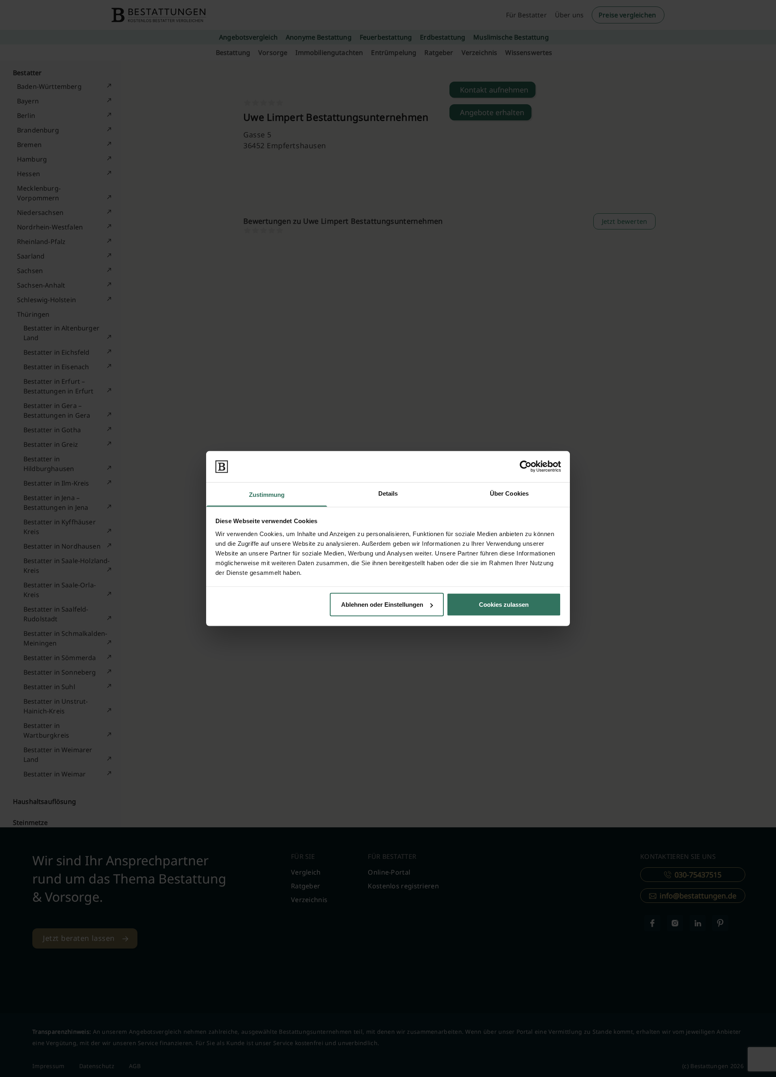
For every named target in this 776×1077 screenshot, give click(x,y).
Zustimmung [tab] (267, 494)
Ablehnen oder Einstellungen (382, 604)
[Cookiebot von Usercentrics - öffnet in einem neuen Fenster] (525, 467)
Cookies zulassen (504, 604)
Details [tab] (388, 493)
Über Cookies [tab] (509, 493)
